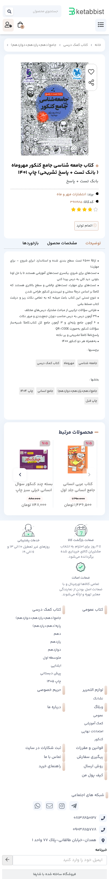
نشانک (98, 698)
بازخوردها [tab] (30, 243)
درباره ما (54, 707)
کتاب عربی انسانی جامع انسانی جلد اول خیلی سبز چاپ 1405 (78, 487)
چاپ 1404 (26, 391)
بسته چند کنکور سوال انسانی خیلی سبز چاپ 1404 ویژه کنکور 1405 (34, 487)
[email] (49, 805)
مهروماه (69, 363)
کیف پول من (92, 775)
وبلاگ (98, 707)
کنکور (98, 739)
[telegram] (74, 805)
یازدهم (55, 642)
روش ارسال (93, 766)
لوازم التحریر (93, 690)
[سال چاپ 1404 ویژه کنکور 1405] (34, 459)
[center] (9, 11)
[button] (89, 474)
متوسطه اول (52, 657)
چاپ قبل (91, 400)
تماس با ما (52, 757)
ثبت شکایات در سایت (43, 748)
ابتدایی (56, 665)
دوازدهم (54, 649)
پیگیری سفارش (90, 757)
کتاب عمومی (92, 610)
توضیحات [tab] (93, 243)
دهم (57, 634)
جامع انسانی (45, 391)
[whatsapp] (37, 805)
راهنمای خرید (50, 766)
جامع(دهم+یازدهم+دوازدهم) (33, 45)
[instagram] (61, 805)
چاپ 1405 (54, 681)
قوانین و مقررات (89, 748)
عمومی (98, 715)
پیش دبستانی (50, 673)
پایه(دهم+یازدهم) (47, 626)
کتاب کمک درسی (75, 45)
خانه (98, 45)
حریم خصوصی (49, 690)
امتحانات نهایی (92, 731)
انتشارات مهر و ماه (71, 194)
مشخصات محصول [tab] (62, 243)
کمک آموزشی (93, 723)
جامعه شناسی (88, 363)
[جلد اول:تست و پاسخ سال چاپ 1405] (77, 459)
